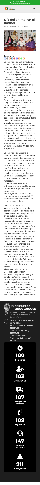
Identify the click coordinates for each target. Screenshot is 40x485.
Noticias (17, 26)
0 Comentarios (25, 26)
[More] (24, 58)
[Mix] (19, 58)
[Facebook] (5, 58)
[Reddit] (10, 58)
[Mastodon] (17, 58)
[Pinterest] (14, 58)
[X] (7, 58)
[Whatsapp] (21, 58)
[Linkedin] (12, 58)
